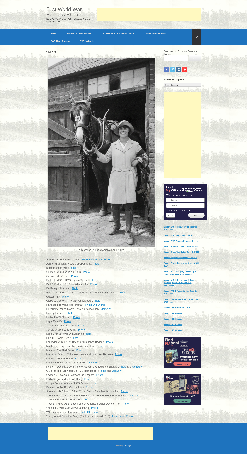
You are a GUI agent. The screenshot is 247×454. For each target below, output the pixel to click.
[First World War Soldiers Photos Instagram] (178, 69)
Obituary (106, 309)
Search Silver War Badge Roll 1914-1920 (181, 252)
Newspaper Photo (122, 416)
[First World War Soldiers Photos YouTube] (184, 69)
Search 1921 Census (173, 330)
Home (53, 33)
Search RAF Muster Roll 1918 (177, 307)
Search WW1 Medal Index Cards (178, 235)
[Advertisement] (149, 14)
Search (195, 58)
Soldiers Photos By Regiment (79, 33)
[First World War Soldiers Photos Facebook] (166, 69)
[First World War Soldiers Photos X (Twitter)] (172, 69)
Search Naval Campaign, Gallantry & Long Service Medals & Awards (180, 273)
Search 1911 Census (173, 324)
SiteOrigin (127, 445)
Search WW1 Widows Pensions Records (181, 240)
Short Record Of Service (96, 259)
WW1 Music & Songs (60, 40)
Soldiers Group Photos (155, 33)
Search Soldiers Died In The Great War (181, 246)
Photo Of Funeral (95, 304)
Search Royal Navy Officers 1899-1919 (180, 257)
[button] (196, 37)
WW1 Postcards (87, 40)
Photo (96, 263)
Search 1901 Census (173, 318)
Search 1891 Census (173, 313)
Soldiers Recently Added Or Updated (119, 33)
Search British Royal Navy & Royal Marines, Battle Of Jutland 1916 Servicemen (179, 282)
